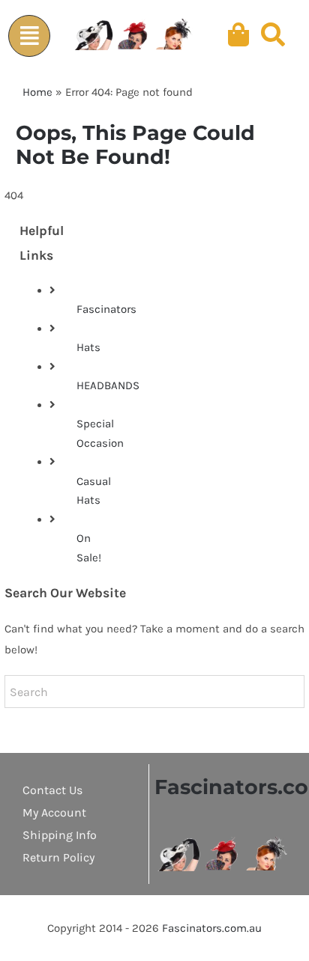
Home (37, 92)
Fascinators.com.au (212, 928)
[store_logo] (223, 842)
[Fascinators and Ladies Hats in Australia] (134, 35)
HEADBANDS (108, 385)
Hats (88, 347)
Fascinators (106, 309)
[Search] (273, 35)
